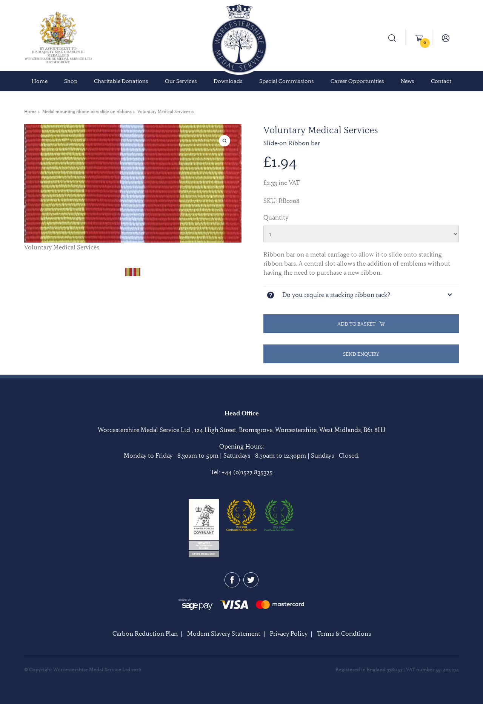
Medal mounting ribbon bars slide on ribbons (87, 111)
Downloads (228, 81)
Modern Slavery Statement (223, 633)
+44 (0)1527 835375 (247, 472)
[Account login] (445, 37)
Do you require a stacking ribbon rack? (336, 294)
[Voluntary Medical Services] (132, 271)
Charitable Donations (121, 81)
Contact (441, 81)
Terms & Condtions (344, 633)
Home (40, 81)
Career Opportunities (357, 81)
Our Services (181, 81)
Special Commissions (286, 81)
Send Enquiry (361, 354)
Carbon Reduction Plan (145, 633)
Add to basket (356, 324)
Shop (70, 81)
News (407, 81)
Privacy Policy (289, 633)
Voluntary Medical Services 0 (165, 111)
